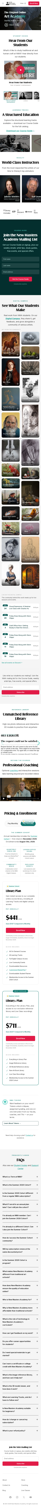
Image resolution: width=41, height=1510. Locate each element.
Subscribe (20, 692)
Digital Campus (13, 318)
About (5, 1480)
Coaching (24, 1485)
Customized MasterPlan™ (17, 970)
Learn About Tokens (12, 1123)
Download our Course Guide (19, 131)
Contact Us (6, 1485)
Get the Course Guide (20, 279)
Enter (22, 3)
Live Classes (25, 1490)
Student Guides (20, 1165)
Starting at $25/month (13, 21)
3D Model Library (9, 734)
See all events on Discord (11, 663)
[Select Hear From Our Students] (11, 95)
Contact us (29, 1135)
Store (23, 1480)
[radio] (12, 823)
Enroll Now (34, 3)
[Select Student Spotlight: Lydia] (25, 95)
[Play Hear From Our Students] (20, 70)
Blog (4, 1490)
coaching (14, 770)
